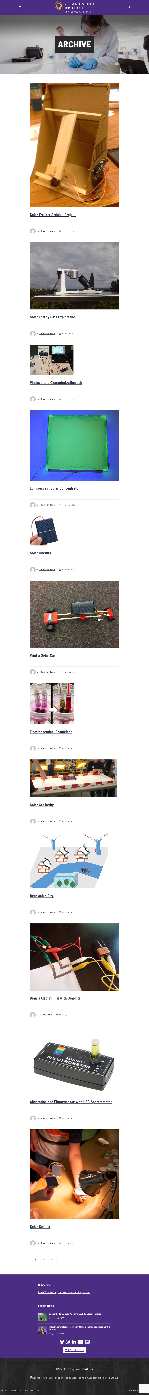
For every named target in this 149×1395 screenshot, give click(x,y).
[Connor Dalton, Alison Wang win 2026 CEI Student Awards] (42, 1317)
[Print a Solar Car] (74, 614)
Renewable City (42, 896)
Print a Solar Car (42, 655)
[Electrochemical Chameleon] (74, 703)
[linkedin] (74, 1342)
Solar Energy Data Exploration (53, 317)
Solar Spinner (40, 1226)
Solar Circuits (40, 553)
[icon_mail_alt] (87, 1342)
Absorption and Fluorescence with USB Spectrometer (71, 1102)
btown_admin (45, 1015)
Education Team (47, 231)
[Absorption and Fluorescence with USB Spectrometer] (74, 1060)
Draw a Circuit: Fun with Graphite (55, 998)
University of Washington (24, 1390)
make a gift (74, 1350)
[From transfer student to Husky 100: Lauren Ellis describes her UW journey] (42, 1330)
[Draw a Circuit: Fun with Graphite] (74, 957)
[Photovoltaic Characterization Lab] (74, 360)
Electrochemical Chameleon (51, 732)
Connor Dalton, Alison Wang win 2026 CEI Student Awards (75, 1314)
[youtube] (80, 1343)
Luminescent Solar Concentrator (55, 488)
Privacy (133, 1390)
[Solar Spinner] (74, 1174)
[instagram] (68, 1342)
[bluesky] (62, 1342)
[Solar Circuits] (74, 530)
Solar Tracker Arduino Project (53, 215)
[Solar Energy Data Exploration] (74, 275)
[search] (129, 7)
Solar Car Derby (42, 805)
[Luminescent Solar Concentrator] (74, 445)
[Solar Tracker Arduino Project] (74, 145)
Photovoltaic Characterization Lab (56, 382)
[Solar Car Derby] (74, 778)
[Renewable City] (74, 860)
